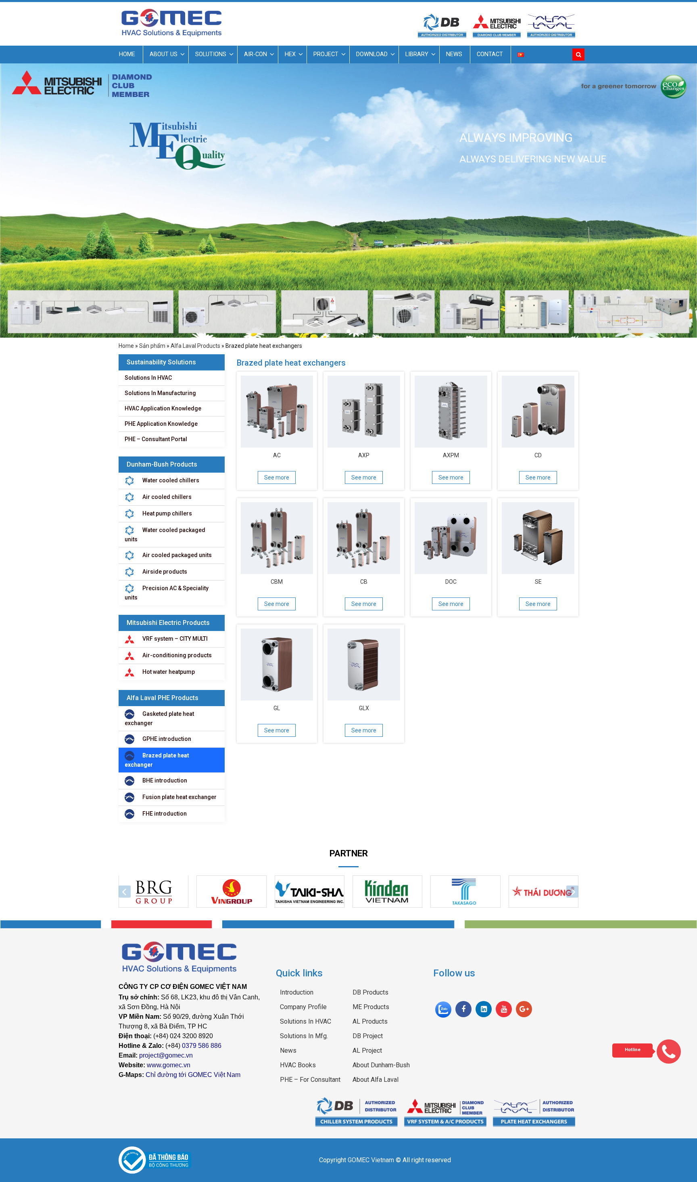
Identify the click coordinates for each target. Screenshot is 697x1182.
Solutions (210, 54)
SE (538, 581)
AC (277, 455)
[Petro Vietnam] (387, 891)
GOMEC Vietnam (371, 1160)
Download (372, 54)
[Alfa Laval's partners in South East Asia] (534, 1111)
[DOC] (451, 536)
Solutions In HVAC (148, 377)
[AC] (277, 410)
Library (416, 54)
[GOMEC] (191, 957)
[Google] (524, 1009)
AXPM (451, 455)
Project (325, 54)
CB (363, 581)
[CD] (538, 410)
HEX (290, 54)
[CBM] (277, 536)
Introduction (296, 992)
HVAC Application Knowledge (163, 408)
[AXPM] (451, 410)
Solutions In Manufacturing (160, 393)
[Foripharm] (309, 891)
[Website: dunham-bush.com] (356, 1111)
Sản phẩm (152, 346)
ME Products (371, 1007)
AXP (363, 455)
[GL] (277, 662)
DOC (451, 581)
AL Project (367, 1050)
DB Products (370, 992)
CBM (277, 581)
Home (127, 54)
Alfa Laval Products (195, 346)
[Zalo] (443, 1009)
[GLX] (363, 662)
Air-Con (255, 54)
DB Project (368, 1036)
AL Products (370, 1021)
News (454, 54)
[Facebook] (463, 1009)
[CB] (363, 536)
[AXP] (363, 410)
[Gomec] (172, 22)
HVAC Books (298, 1065)
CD (538, 455)
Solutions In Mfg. (304, 1036)
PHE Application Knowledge (161, 424)
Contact (490, 54)
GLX (364, 708)
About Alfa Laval (376, 1079)
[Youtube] (504, 1009)
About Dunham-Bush (381, 1065)
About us (163, 54)
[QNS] (543, 891)
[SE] (538, 536)
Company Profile (303, 1007)
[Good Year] (465, 891)
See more (276, 477)
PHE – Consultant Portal (156, 439)
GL (276, 708)
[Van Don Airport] (153, 891)
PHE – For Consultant (310, 1079)
